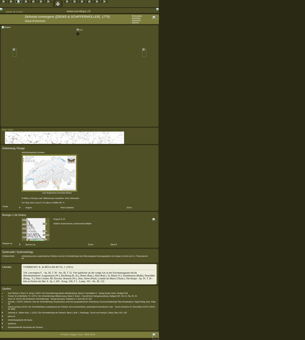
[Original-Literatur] (97, 2)
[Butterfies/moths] (18, 2)
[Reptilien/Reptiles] (33, 2)
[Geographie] (74, 2)
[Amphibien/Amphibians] (41, 2)
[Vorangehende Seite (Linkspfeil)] (1, 9)
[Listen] (82, 2)
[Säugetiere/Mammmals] (26, 2)
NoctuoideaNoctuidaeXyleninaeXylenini (137, 19)
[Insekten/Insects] (58, 6)
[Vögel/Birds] (48, 2)
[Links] (89, 2)
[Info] (104, 2)
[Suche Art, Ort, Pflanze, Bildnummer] (11, 2)
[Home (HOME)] (3, 2)
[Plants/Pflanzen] (67, 2)
